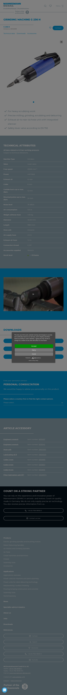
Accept (34, 346)
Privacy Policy (35, 360)
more (34, 354)
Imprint (30, 360)
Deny (34, 350)
